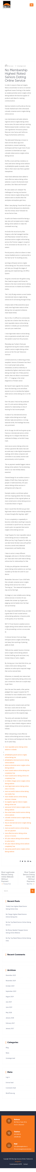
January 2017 (10, 1028)
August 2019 (10, 996)
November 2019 (11, 980)
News (7, 1053)
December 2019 (11, 975)
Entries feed (9, 1082)
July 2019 (9, 1002)
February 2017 (10, 1023)
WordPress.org (10, 1093)
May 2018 (9, 1012)
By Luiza (10, 66)
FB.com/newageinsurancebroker (22, 1149)
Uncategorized (21, 66)
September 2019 (11, 991)
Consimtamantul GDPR (16, 1164)
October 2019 (10, 986)
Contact (25, 1164)
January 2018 (10, 1018)
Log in (8, 1077)
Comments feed (11, 1088)
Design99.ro (18, 1161)
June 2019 (9, 1007)
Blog (7, 1047)
